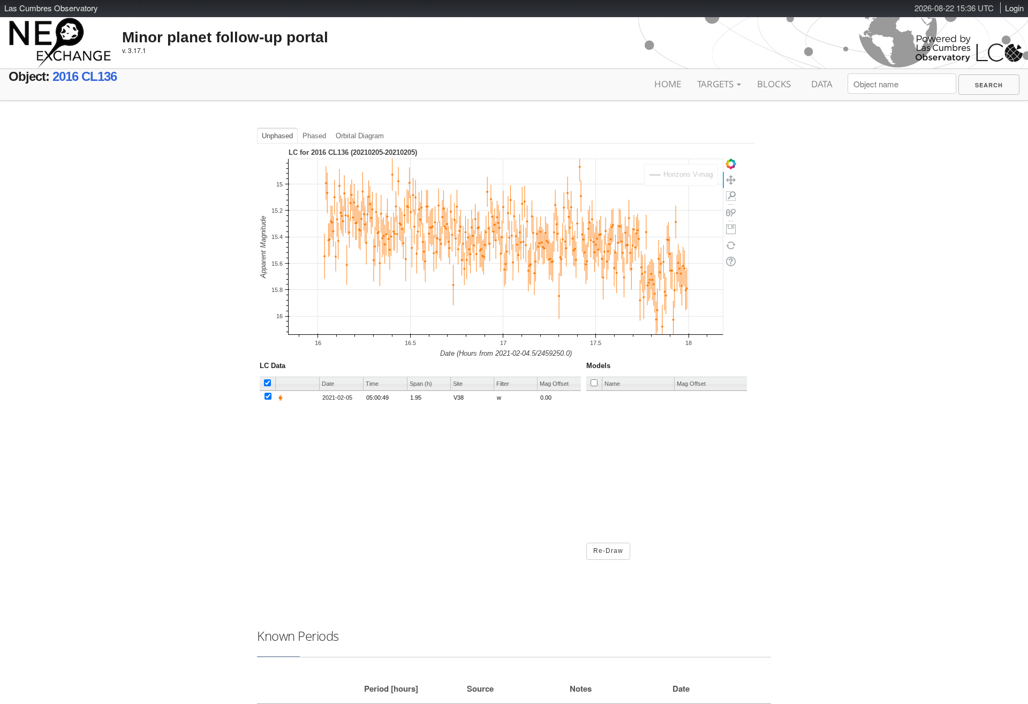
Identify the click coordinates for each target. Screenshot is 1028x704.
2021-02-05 (337, 397)
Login (1014, 7)
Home (667, 84)
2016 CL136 (84, 76)
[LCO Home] (969, 59)
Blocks (774, 84)
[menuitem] (988, 84)
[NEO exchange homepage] (60, 34)
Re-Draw (608, 551)
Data (822, 84)
